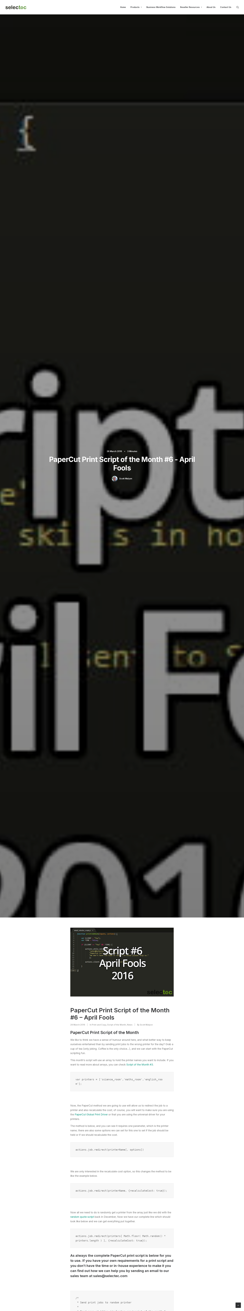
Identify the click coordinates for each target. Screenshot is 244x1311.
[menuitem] (123, 7)
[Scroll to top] (238, 1305)
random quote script (82, 1216)
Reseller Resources (190, 7)
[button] (237, 7)
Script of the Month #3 (139, 1064)
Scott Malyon (125, 478)
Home (123, 7)
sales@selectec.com (110, 1276)
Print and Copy (99, 1024)
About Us (211, 7)
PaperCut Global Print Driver (91, 1114)
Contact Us (225, 7)
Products (135, 7)
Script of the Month (116, 1024)
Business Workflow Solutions (161, 7)
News (129, 1024)
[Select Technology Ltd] (16, 7)
